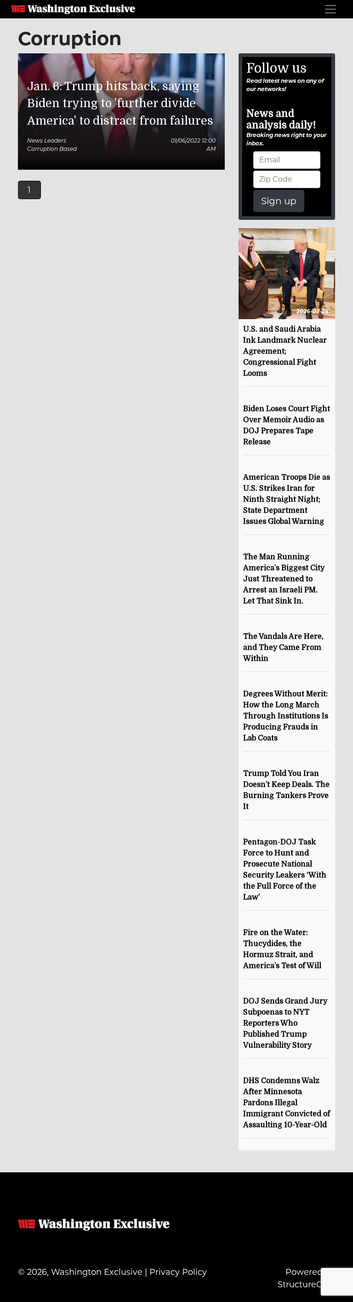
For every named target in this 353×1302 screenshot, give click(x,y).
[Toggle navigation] (330, 9)
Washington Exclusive (73, 9)
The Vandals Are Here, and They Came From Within (283, 647)
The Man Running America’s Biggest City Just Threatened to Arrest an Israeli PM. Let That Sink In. (284, 579)
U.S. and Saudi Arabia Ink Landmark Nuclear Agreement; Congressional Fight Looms (285, 351)
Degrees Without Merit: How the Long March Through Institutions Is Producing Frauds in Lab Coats (285, 716)
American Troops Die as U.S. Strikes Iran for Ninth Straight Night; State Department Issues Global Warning (286, 499)
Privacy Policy (178, 1272)
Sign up (278, 200)
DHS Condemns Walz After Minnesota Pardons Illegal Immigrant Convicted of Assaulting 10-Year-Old (286, 1103)
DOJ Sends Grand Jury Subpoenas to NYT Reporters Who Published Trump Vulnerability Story (285, 1023)
